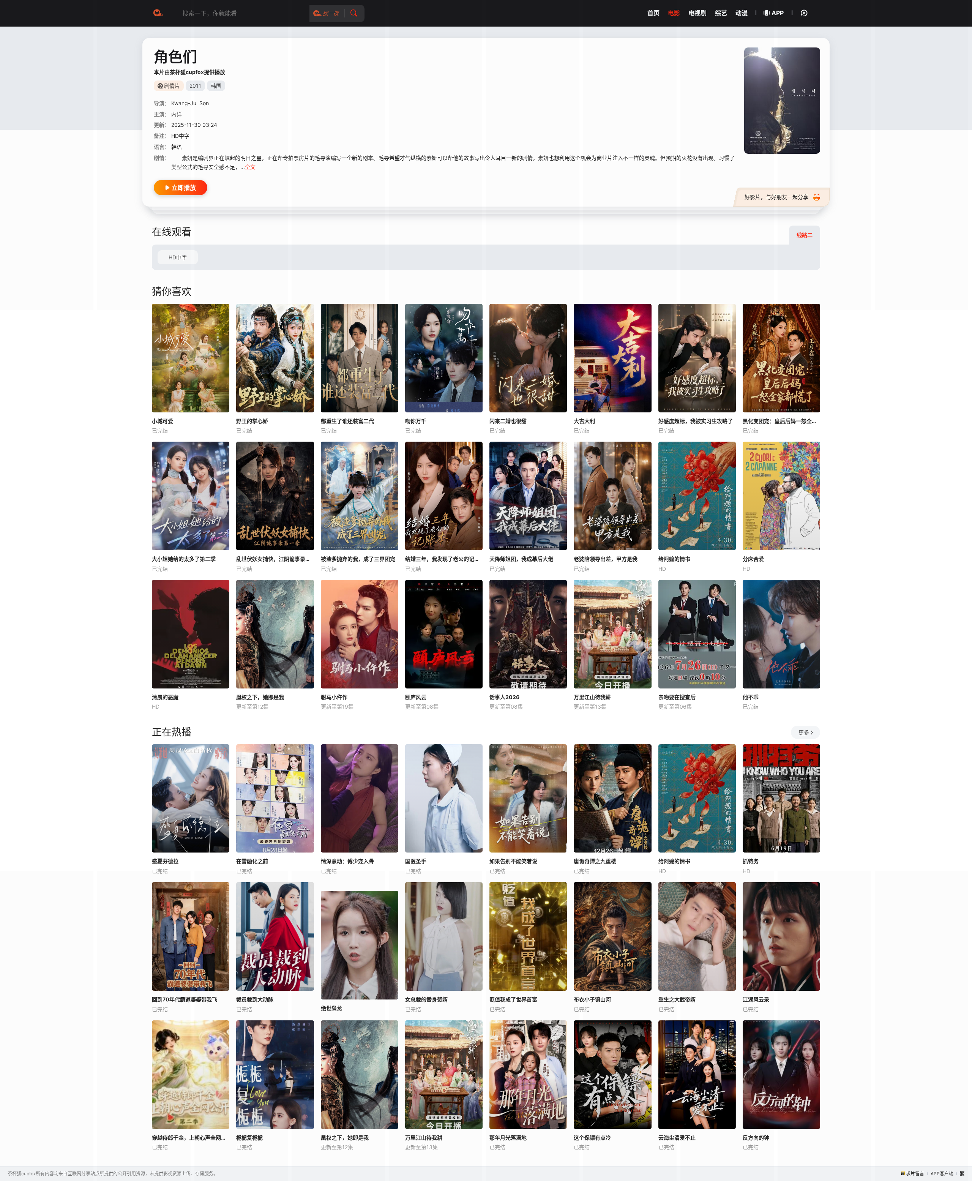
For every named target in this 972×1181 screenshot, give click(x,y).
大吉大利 (584, 421)
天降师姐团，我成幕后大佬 (521, 559)
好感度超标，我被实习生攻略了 (695, 421)
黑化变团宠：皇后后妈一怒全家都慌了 (781, 421)
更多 (803, 732)
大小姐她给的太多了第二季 (184, 559)
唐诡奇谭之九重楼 (595, 861)
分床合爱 (753, 559)
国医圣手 (415, 861)
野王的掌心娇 (252, 421)
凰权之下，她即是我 (260, 697)
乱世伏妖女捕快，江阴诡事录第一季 (275, 559)
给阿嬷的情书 (674, 559)
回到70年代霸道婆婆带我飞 (184, 999)
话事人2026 (504, 697)
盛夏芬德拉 (165, 861)
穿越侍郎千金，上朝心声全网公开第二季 (190, 1137)
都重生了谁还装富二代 (347, 421)
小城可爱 (162, 421)
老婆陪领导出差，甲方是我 (605, 559)
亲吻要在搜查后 (677, 697)
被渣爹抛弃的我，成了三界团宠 (358, 559)
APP (778, 13)
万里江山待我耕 (592, 697)
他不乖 (751, 697)
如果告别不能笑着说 (513, 861)
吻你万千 (415, 421)
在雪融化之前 (252, 861)
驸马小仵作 (334, 697)
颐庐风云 (415, 697)
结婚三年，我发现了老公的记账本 (444, 559)
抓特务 (751, 861)
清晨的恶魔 (165, 697)
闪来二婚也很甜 (508, 421)
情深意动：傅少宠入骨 (347, 861)
